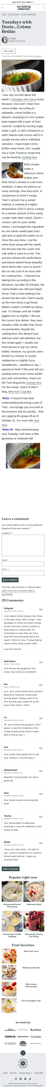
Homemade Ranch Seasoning (12, 905)
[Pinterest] (25, 1079)
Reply (41, 609)
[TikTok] (30, 1079)
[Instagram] (16, 1079)
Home (4, 14)
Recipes (13, 1073)
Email (5, 569)
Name (5, 560)
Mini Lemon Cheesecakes (31, 985)
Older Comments (10, 869)
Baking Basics (25, 1073)
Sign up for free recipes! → (23, 2)
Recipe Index (13, 14)
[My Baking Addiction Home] (24, 7)
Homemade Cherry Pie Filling (34, 935)
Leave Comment (10, 580)
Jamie (14, 38)
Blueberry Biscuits (31, 967)
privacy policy (37, 56)
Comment (7, 533)
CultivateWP (38, 1085)
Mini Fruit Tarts (31, 951)
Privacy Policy (7, 1085)
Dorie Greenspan (28, 14)
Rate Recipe (8, 51)
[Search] (43, 7)
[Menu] (2, 7)
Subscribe (38, 1073)
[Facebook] (20, 1079)
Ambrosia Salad (34, 904)
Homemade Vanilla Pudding (12, 935)
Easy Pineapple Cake (31, 1000)
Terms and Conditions (19, 1085)
